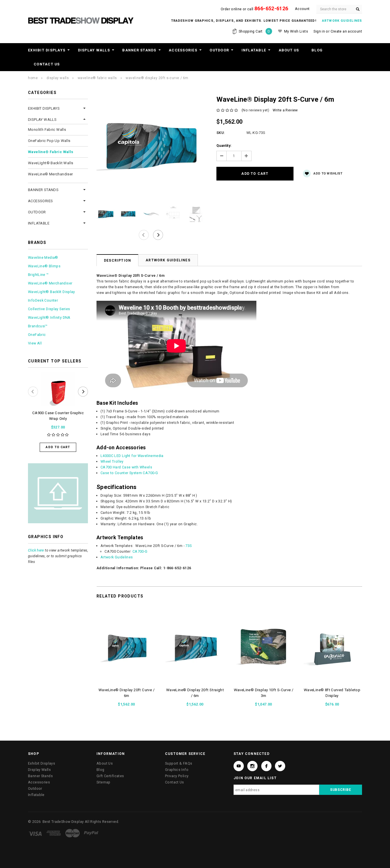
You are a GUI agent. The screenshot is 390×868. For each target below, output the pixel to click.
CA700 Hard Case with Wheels (126, 467)
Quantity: (223, 146)
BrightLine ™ (38, 274)
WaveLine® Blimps (44, 266)
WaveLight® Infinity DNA (49, 317)
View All (35, 343)
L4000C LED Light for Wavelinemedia (132, 456)
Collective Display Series (49, 309)
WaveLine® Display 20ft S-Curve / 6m (157, 78)
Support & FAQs (178, 763)
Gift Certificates (110, 776)
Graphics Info (176, 769)
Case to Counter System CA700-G (129, 473)
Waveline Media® (43, 257)
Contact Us (47, 64)
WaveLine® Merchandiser (50, 174)
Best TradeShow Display (63, 821)
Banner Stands (139, 50)
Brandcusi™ (38, 326)
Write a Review (285, 110)
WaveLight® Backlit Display (51, 292)
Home (33, 78)
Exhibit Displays (46, 50)
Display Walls (94, 50)
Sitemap (103, 782)
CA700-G (140, 551)
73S (188, 546)
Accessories (183, 50)
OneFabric (37, 334)
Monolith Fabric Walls (47, 129)
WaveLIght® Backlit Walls (50, 163)
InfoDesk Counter (43, 300)
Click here (36, 550)
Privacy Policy (176, 776)
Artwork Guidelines (168, 260)
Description (117, 260)
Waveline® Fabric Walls (97, 78)
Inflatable (254, 50)
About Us (289, 50)
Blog (317, 50)
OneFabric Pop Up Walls (49, 141)
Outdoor (219, 50)
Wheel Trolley (112, 461)
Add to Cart (58, 447)
